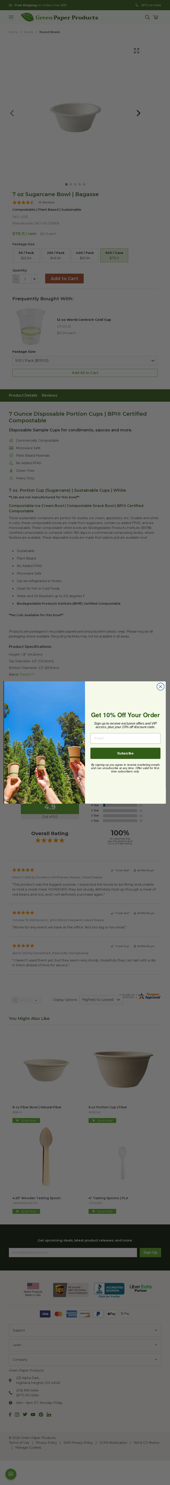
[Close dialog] (160, 686)
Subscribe (125, 753)
